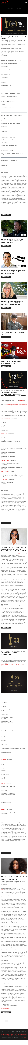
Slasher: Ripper (21, 404)
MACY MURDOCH (4, 471)
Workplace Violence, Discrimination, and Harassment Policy (12, 1034)
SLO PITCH (3, 809)
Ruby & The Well (8, 664)
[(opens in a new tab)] (14, 228)
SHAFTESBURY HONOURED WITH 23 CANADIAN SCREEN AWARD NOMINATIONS (13, 652)
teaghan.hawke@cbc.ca (5, 1008)
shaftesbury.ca (4, 981)
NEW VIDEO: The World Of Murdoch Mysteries (12, 333)
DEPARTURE (3, 759)
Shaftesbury (21, 400)
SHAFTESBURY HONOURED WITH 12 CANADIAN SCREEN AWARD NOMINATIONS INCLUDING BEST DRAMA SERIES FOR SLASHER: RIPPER (13, 393)
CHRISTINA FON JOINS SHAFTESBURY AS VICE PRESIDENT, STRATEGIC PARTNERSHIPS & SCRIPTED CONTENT (13, 549)
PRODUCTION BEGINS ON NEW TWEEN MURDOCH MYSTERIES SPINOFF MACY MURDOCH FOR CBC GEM (14, 878)
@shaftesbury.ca (7, 1007)
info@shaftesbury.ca (14, 1033)
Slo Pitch (21, 664)
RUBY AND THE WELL (5, 460)
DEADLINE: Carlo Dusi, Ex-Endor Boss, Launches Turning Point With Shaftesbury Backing (13, 271)
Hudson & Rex (20, 663)
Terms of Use (13, 1035)
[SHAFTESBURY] (5, 2)
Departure (3, 664)
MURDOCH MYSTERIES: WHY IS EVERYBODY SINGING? (11, 362)
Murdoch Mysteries (13, 663)
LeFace (24, 1037)
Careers (18, 1035)
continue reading (6, 214)
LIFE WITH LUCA (4, 479)
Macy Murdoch (7, 405)
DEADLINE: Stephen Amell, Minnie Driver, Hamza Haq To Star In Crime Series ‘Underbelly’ (12, 240)
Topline (2, 665)
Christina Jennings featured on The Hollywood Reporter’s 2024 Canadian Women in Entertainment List (13, 302)
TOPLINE (3, 783)
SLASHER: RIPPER (4, 444)
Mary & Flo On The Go (15, 664)
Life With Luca (14, 405)
